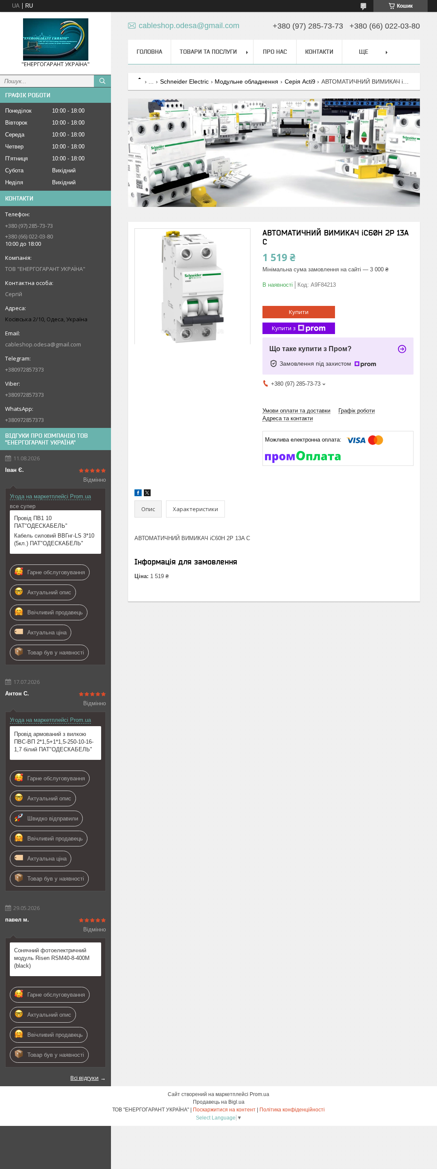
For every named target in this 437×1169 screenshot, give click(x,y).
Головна (149, 51)
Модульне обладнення (246, 81)
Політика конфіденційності (292, 1110)
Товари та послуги (208, 51)
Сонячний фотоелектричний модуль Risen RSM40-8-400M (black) (52, 958)
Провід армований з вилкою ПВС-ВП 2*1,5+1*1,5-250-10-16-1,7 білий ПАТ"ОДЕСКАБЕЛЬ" (53, 742)
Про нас (275, 51)
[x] (147, 494)
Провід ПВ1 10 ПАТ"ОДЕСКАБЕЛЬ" (40, 522)
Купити (299, 312)
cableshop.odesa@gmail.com (43, 344)
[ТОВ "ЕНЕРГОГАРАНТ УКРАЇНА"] (55, 39)
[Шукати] (102, 81)
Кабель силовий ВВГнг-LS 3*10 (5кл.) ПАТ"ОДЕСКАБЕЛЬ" (54, 539)
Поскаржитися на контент (224, 1110)
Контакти (319, 51)
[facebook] (138, 494)
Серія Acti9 (300, 81)
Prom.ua (259, 1094)
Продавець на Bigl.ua (219, 1102)
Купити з (284, 328)
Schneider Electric (184, 81)
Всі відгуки (84, 1078)
